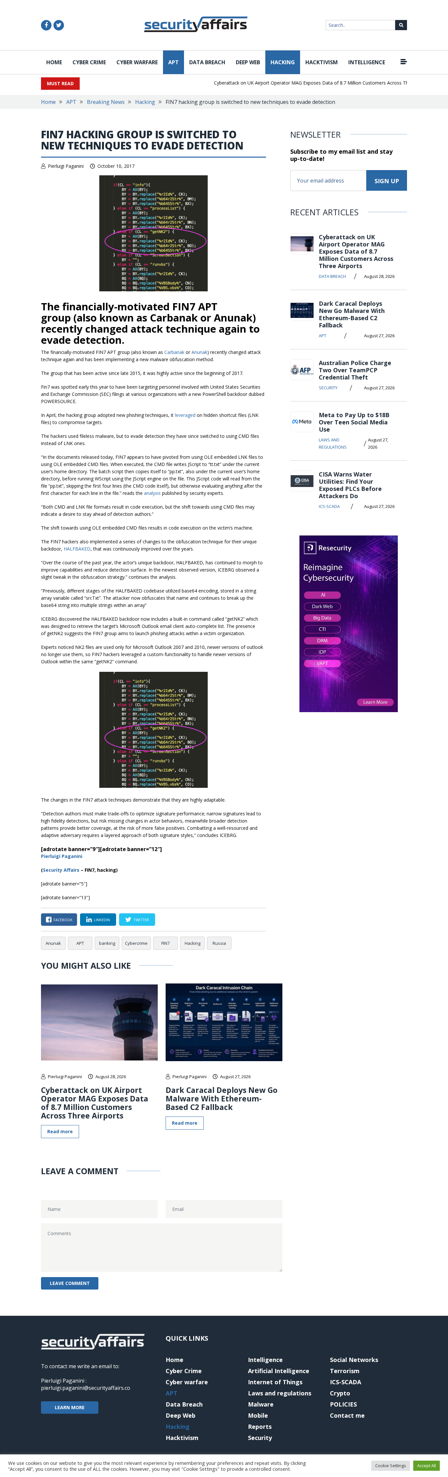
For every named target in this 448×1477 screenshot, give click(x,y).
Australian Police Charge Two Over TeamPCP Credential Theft (355, 370)
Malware (261, 1404)
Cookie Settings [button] (390, 1465)
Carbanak (174, 352)
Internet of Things (275, 1382)
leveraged (185, 415)
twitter (141, 919)
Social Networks (354, 1360)
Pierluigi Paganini (66, 166)
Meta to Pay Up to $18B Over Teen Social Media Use (354, 422)
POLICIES (343, 1404)
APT (173, 62)
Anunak (199, 352)
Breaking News (106, 102)
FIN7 (165, 943)
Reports (260, 1426)
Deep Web (248, 62)
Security (328, 388)
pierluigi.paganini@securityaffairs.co (85, 1387)
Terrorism (344, 1371)
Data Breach (207, 62)
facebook (62, 919)
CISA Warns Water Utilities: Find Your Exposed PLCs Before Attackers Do (350, 485)
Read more (60, 1131)
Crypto (340, 1393)
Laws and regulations (333, 443)
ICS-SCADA (329, 506)
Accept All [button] (426, 1465)
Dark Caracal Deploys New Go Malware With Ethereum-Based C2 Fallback (221, 1098)
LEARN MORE (70, 1407)
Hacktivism (321, 62)
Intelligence (366, 62)
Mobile (258, 1415)
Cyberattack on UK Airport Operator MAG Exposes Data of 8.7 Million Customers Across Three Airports (309, 83)
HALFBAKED (77, 549)
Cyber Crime (89, 62)
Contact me (347, 1415)
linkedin (102, 919)
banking (107, 943)
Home (54, 62)
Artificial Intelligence (278, 1371)
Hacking (283, 62)
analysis (152, 493)
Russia (219, 943)
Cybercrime (136, 943)
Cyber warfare (137, 62)
